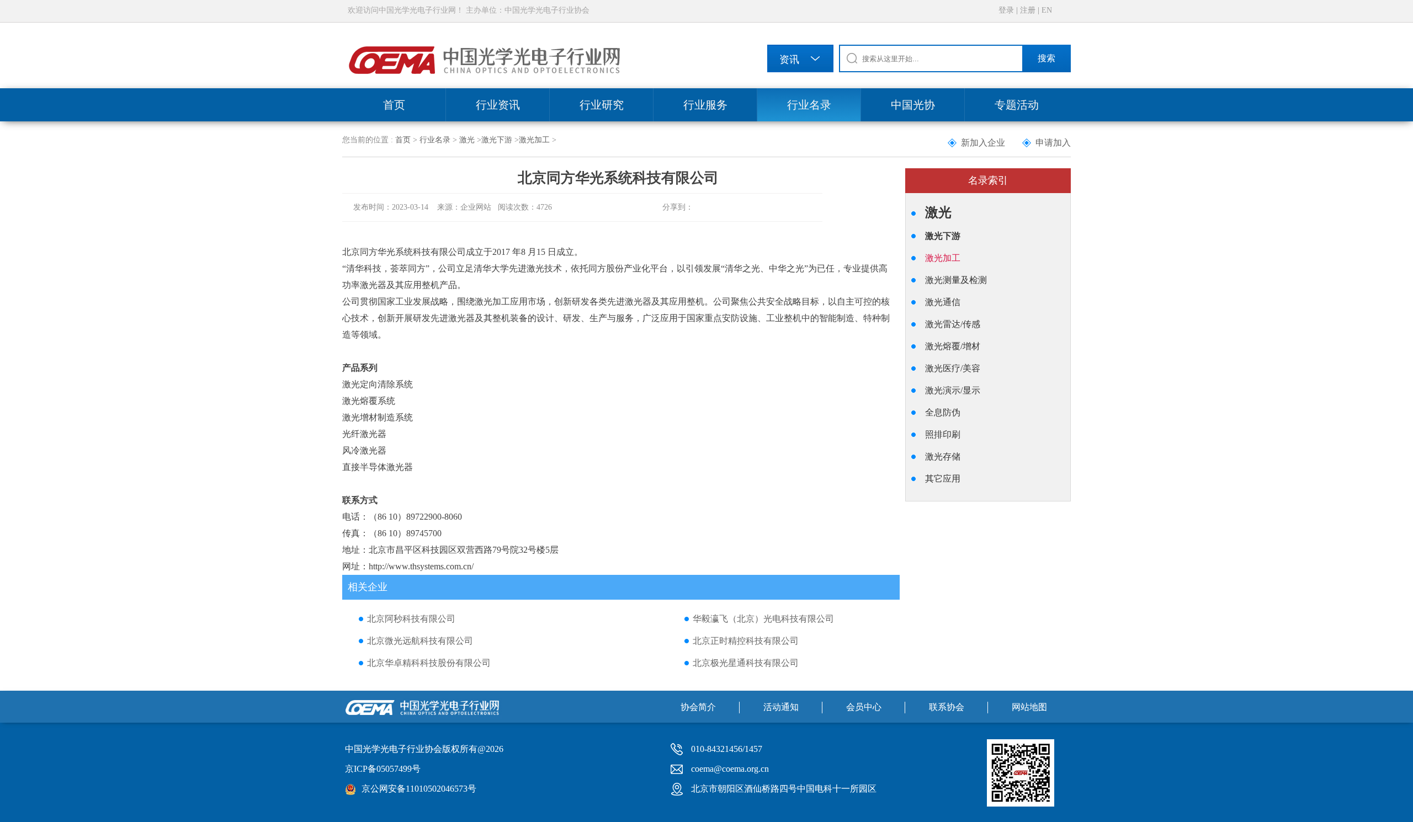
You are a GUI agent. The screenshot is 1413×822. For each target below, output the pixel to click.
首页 (394, 105)
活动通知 (781, 707)
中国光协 (913, 105)
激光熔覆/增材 (952, 346)
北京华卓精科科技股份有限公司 (429, 663)
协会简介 (698, 707)
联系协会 (946, 707)
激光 (467, 140)
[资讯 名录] (800, 60)
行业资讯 (498, 105)
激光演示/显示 (952, 390)
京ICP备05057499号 (383, 768)
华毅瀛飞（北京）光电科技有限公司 (763, 618)
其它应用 (942, 478)
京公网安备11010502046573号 (419, 788)
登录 (1006, 10)
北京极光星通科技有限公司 (746, 663)
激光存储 (942, 456)
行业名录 (809, 105)
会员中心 (863, 707)
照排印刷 (942, 434)
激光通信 (942, 302)
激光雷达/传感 (952, 324)
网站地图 (1029, 707)
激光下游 (496, 140)
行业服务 (705, 105)
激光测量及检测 (956, 280)
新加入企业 (983, 142)
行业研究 (602, 105)
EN (1047, 10)
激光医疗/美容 (952, 368)
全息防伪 (942, 412)
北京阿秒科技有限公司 (411, 618)
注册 (1027, 10)
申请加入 (1053, 142)
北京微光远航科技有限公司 (420, 640)
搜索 (1046, 58)
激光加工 (534, 140)
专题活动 (1017, 105)
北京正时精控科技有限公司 (746, 640)
